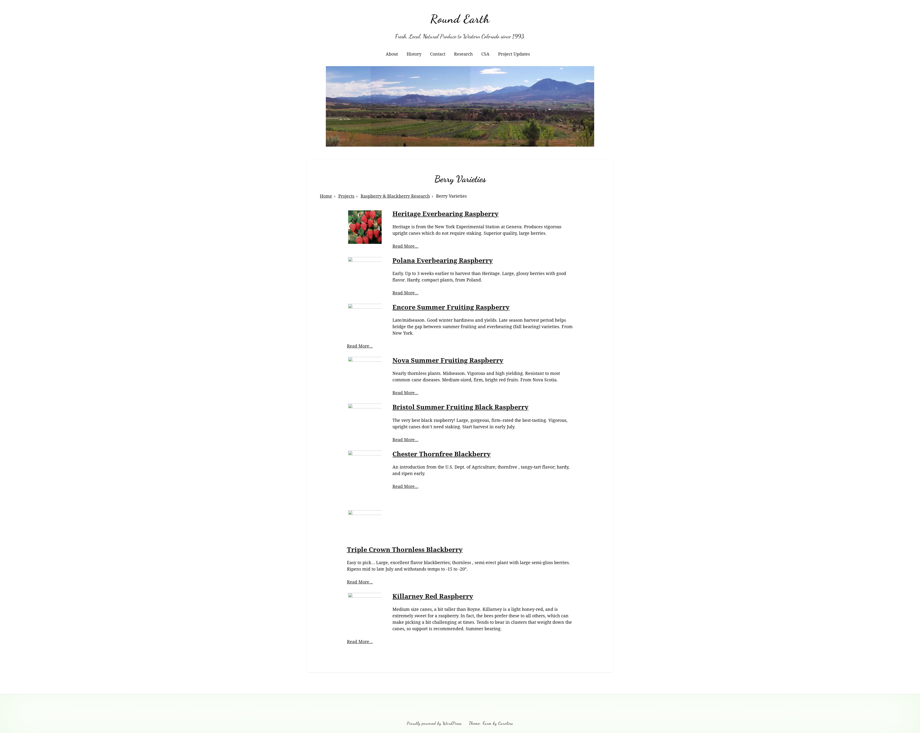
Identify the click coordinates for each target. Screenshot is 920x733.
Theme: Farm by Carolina (491, 723)
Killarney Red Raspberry (432, 596)
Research (463, 54)
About (392, 54)
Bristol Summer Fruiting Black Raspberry (460, 406)
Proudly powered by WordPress (434, 723)
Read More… (405, 246)
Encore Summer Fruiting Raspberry (451, 307)
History (414, 54)
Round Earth (460, 19)
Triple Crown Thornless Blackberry (405, 549)
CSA (485, 54)
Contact (437, 54)
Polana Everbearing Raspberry (442, 260)
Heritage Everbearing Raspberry (445, 213)
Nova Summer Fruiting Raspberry (447, 360)
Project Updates (514, 54)
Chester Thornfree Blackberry (441, 453)
